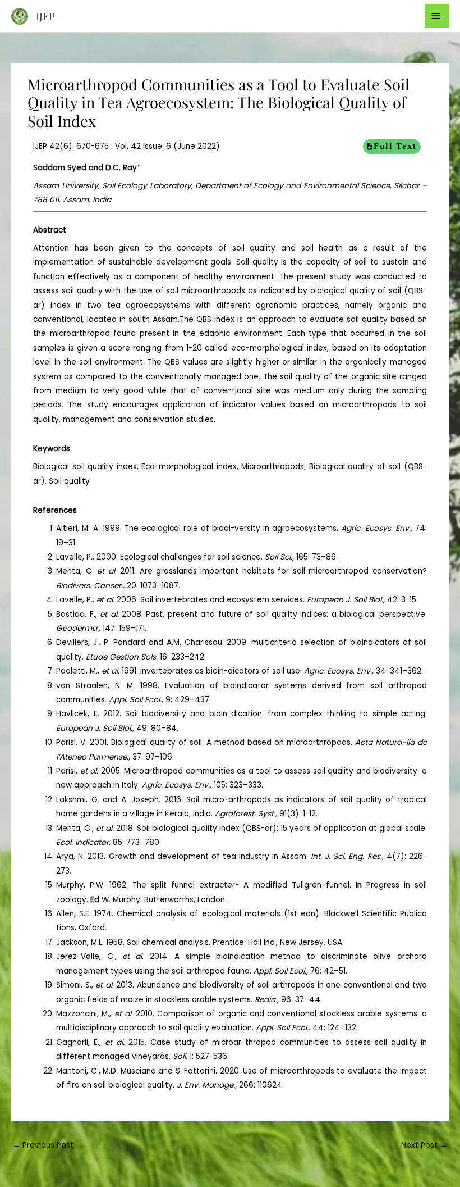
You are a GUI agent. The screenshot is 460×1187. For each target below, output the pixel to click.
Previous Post (42, 1145)
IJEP (45, 16)
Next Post (424, 1145)
